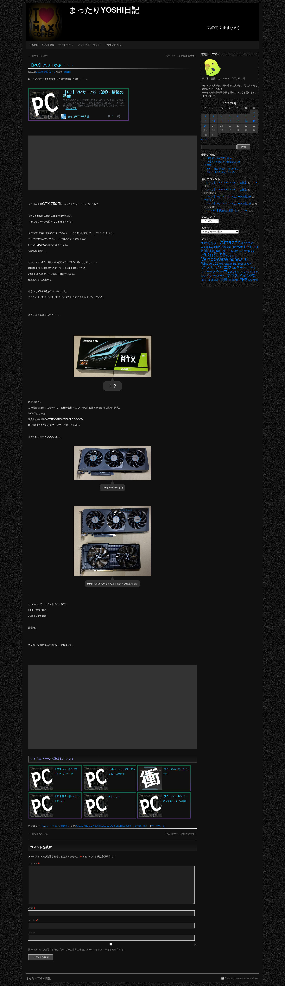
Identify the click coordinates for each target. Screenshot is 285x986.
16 (205, 125)
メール (33, 920)
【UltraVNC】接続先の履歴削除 (221, 210)
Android (247, 243)
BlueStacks (222, 247)
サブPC (235, 272)
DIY (246, 247)
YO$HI (67, 72)
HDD (254, 247)
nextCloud (249, 251)
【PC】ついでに (38, 56)
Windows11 (224, 264)
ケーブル (224, 271)
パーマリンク (158, 826)
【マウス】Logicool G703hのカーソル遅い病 (227, 196)
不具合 (215, 279)
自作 (243, 279)
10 (213, 121)
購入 (145, 826)
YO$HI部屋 (48, 44)
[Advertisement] (112, 163)
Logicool (216, 251)
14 (246, 121)
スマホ (244, 271)
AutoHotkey (207, 247)
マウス (232, 275)
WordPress (237, 263)
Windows (212, 259)
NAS (241, 251)
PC (42, 826)
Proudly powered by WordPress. (242, 978)
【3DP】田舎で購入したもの (219, 172)
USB (221, 254)
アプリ (208, 267)
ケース (211, 271)
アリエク (223, 267)
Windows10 (236, 259)
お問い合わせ (114, 44)
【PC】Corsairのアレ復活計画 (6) (222, 161)
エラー (238, 267)
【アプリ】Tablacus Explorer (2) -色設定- (226, 182)
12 (229, 121)
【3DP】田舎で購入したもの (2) (221, 168)
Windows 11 (209, 263)
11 (221, 121)
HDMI (205, 251)
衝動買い (65, 826)
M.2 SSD (228, 251)
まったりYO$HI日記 (104, 10)
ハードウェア (52, 826)
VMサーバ (231, 256)
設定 (250, 280)
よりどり (249, 263)
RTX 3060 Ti (126, 826)
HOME (34, 44)
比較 (236, 280)
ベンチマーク (216, 276)
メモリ (206, 279)
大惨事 (207, 165)
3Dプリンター (210, 243)
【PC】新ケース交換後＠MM (180, 56)
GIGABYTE (82, 826)
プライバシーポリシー (90, 44)
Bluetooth (237, 247)
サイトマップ (65, 44)
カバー (246, 268)
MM (236, 251)
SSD (213, 255)
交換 (223, 280)
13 (238, 121)
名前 (32, 908)
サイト (31, 932)
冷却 (230, 280)
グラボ (138, 826)
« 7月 (204, 139)
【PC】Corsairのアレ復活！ (219, 158)
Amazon (230, 242)
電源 (255, 280)
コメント (34, 863)
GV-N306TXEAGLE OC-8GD (104, 826)
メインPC (247, 275)
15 (254, 121)
